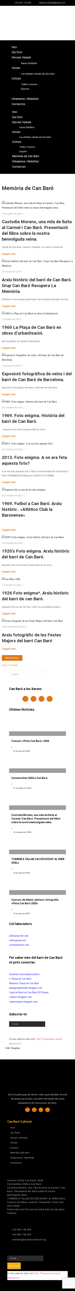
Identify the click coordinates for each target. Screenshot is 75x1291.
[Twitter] (41, 699)
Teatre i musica (29, 84)
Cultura (16, 78)
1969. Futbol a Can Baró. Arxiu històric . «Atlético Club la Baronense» (32, 509)
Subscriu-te (15, 1032)
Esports (25, 88)
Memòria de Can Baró (25, 93)
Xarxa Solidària (29, 63)
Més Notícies (12, 658)
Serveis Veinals (21, 57)
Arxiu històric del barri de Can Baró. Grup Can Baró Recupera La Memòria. (37, 285)
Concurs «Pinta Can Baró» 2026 (30, 741)
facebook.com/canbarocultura (24, 974)
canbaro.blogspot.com (20, 997)
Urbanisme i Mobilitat (25, 99)
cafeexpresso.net (17, 940)
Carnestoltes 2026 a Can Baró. (29, 778)
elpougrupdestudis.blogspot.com (25, 987)
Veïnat (16, 68)
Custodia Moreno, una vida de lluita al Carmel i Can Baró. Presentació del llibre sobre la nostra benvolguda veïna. (35, 819)
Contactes (18, 104)
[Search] (55, 674)
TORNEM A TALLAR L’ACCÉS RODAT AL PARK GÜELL (36, 1198)
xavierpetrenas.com (19, 944)
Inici (14, 47)
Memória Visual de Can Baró (24, 983)
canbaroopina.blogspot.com (23, 1001)
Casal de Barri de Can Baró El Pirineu (28, 992)
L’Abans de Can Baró (20, 978)
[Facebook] (25, 699)
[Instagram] (33, 699)
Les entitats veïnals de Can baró (38, 73)
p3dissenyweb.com (18, 935)
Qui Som (17, 52)
